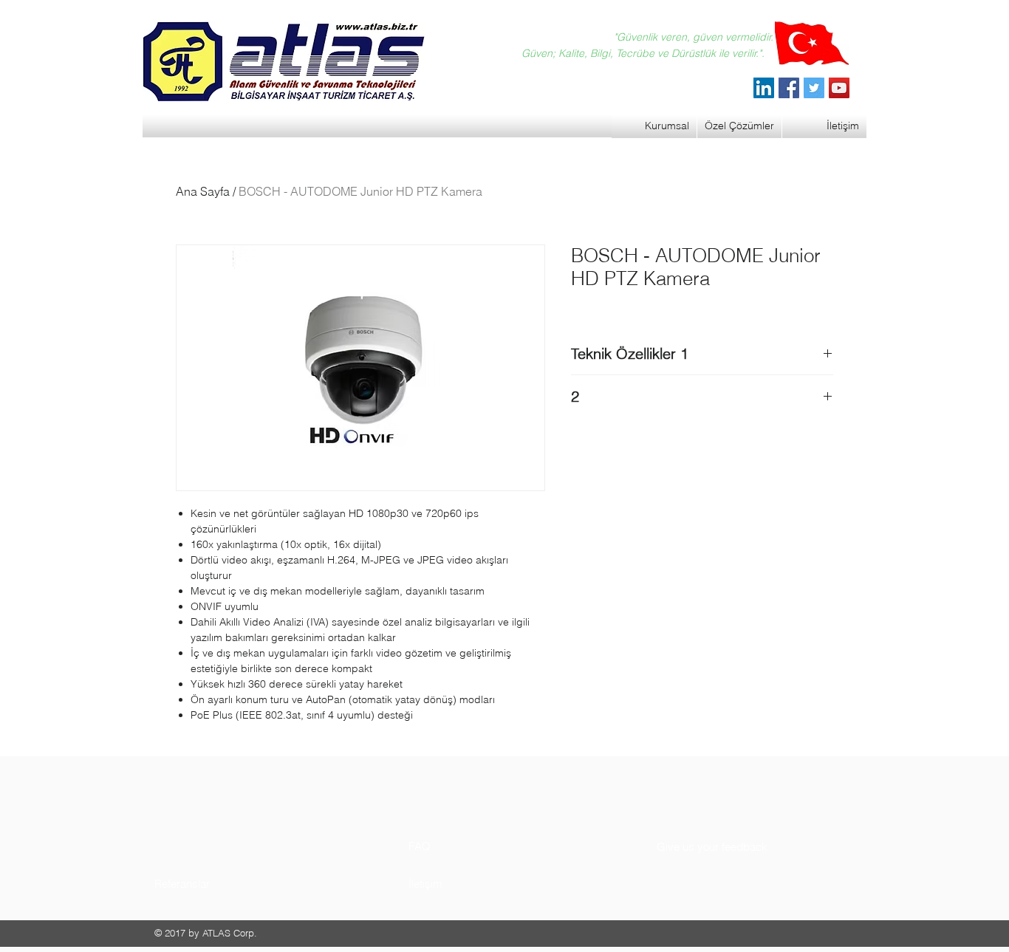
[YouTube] (839, 88)
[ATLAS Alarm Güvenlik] (763, 88)
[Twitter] (814, 88)
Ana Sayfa (203, 191)
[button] (210, 883)
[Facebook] (789, 88)
